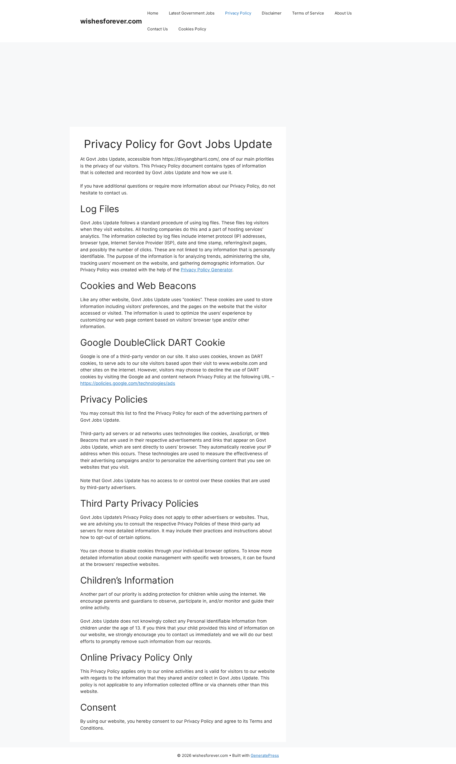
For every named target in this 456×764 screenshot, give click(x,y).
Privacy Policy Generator (206, 269)
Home (152, 13)
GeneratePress (265, 755)
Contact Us (157, 28)
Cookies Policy (192, 28)
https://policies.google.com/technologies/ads (127, 383)
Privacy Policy (238, 13)
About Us (343, 13)
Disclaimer (272, 13)
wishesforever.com (111, 21)
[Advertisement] (228, 82)
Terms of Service (308, 13)
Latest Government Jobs (192, 13)
